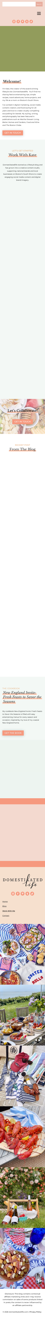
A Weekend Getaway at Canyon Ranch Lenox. (22, 571)
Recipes (21, 507)
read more (22, 517)
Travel (28, 575)
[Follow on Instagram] (14, 21)
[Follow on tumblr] (27, 21)
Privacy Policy (36, 1312)
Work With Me (8, 911)
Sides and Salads (32, 507)
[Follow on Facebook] (18, 21)
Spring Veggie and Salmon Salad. (23, 503)
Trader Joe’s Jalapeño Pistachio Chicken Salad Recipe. (22, 641)
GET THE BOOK (13, 733)
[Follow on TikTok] (31, 21)
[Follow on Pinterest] (22, 21)
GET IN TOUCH (13, 132)
